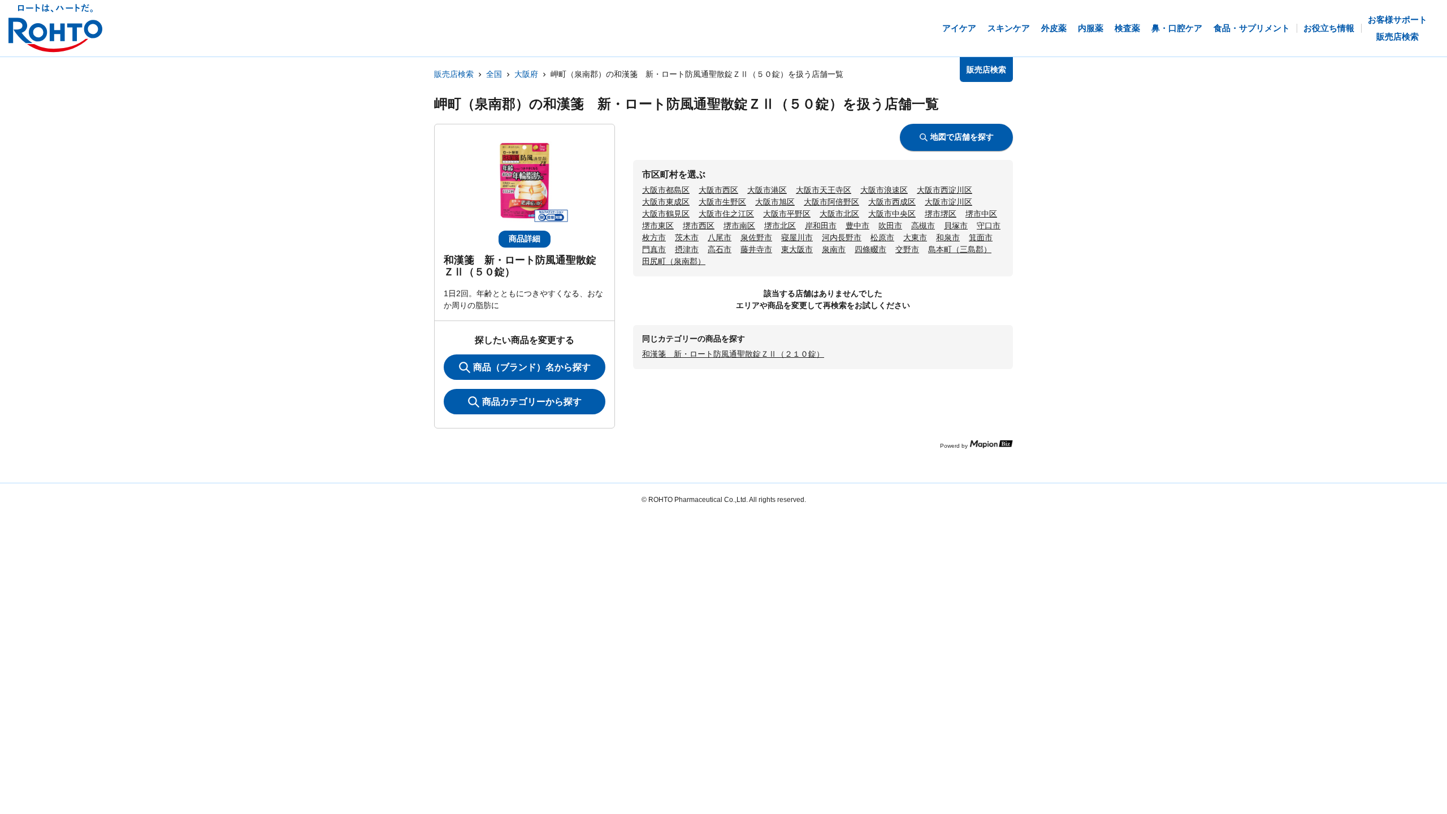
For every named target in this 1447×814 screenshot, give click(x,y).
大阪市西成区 (892, 201)
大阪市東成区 (666, 201)
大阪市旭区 (775, 201)
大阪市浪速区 (884, 189)
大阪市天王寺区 (823, 189)
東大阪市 (797, 249)
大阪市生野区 (722, 201)
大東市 (915, 237)
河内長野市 (841, 237)
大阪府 (526, 74)
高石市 (719, 249)
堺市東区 (658, 225)
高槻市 (923, 225)
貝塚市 (956, 225)
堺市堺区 (940, 213)
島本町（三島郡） (959, 249)
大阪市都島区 (666, 189)
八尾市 (719, 237)
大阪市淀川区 (948, 201)
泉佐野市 (756, 237)
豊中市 (857, 225)
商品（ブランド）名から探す (532, 367)
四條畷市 (870, 249)
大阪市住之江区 (726, 213)
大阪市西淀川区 (944, 189)
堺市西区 (698, 225)
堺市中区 (981, 213)
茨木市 (687, 237)
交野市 (907, 249)
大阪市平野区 (787, 213)
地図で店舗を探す (962, 136)
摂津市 (687, 249)
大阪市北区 (839, 213)
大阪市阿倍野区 (831, 201)
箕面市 (981, 237)
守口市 (988, 225)
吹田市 (890, 225)
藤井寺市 (756, 249)
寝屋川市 (797, 237)
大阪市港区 (767, 189)
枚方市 (654, 237)
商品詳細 (524, 238)
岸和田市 (821, 225)
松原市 (882, 237)
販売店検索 (454, 74)
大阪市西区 (718, 189)
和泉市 (948, 237)
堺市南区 (739, 225)
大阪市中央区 (892, 213)
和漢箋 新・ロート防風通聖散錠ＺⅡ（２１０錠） (733, 353)
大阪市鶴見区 (666, 213)
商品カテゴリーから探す (532, 401)
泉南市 (834, 249)
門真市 (654, 249)
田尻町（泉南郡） (673, 261)
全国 (494, 74)
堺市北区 (780, 225)
